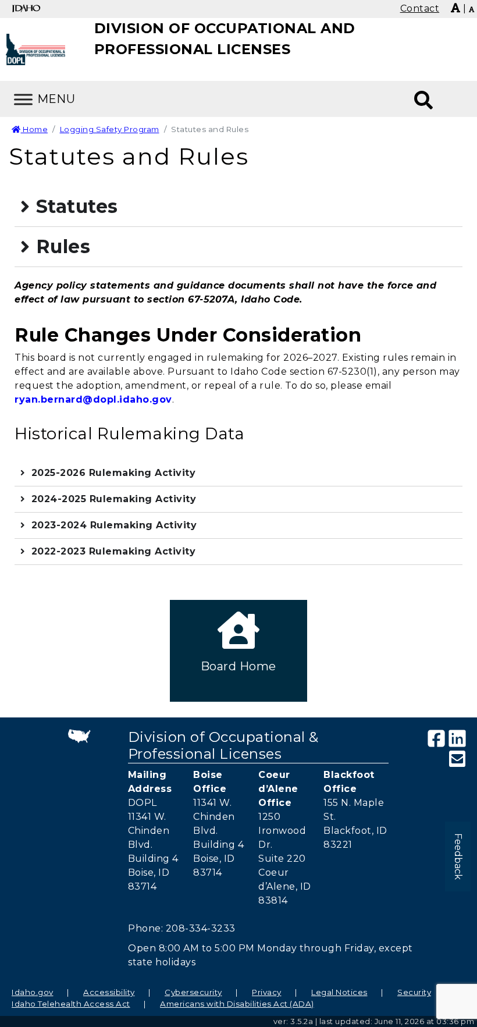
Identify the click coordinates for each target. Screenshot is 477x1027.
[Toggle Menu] (23, 99)
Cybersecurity (193, 992)
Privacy (267, 992)
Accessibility (109, 992)
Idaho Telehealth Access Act (71, 1003)
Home (34, 129)
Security (414, 992)
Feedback (458, 856)
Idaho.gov (33, 992)
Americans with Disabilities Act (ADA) (237, 1003)
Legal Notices (339, 992)
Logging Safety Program (109, 129)
